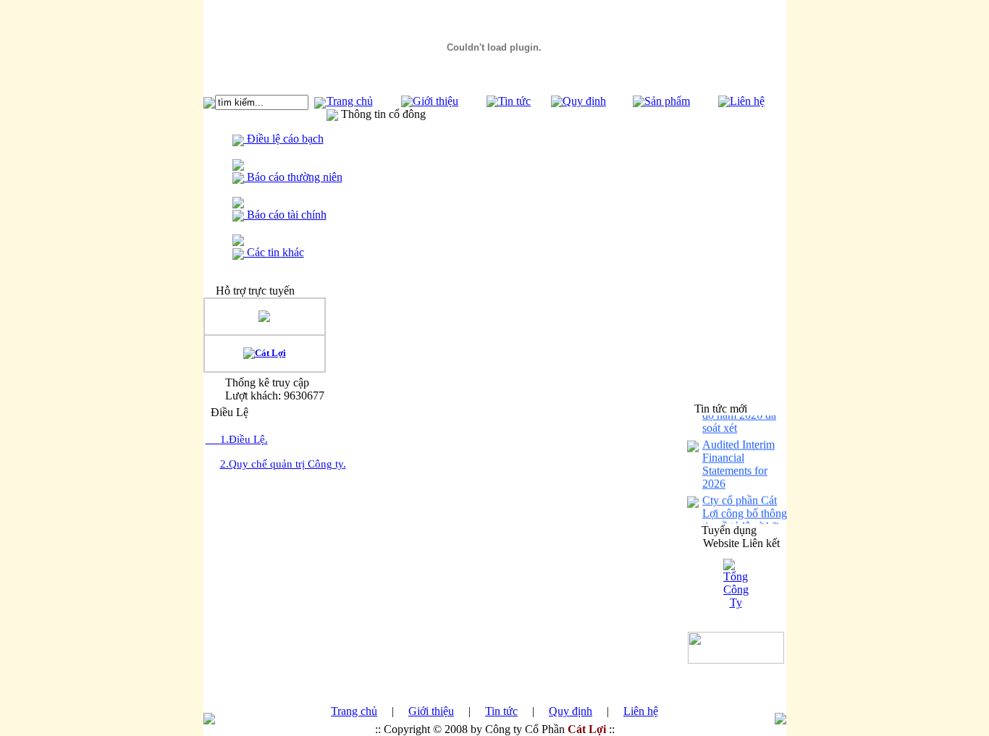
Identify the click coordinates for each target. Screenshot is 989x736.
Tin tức (514, 101)
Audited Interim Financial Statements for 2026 (738, 461)
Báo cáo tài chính (285, 214)
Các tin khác (274, 252)
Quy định (584, 101)
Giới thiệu (435, 101)
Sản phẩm (667, 101)
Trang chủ (350, 101)
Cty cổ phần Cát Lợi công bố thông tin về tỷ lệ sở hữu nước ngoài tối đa (744, 517)
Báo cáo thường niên (293, 177)
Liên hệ (747, 101)
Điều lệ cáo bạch (284, 138)
